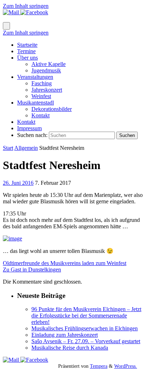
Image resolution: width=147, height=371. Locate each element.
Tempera (98, 366)
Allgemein (26, 148)
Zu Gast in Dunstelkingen (32, 269)
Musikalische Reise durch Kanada (69, 348)
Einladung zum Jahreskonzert (64, 335)
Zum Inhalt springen (26, 6)
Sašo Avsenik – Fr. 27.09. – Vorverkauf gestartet (85, 341)
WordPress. (125, 366)
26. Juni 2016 (18, 183)
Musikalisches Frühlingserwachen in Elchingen (84, 328)
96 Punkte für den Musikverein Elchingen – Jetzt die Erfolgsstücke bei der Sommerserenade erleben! (86, 315)
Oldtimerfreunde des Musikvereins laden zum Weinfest (64, 263)
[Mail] (11, 12)
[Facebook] (34, 12)
